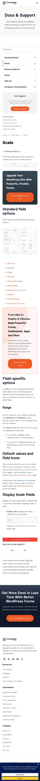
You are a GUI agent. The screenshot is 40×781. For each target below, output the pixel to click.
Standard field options (14, 211)
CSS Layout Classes (15, 281)
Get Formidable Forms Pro (20, 197)
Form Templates (9, 700)
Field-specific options (14, 380)
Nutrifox (6, 750)
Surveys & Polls (9, 696)
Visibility (10, 294)
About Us (6, 731)
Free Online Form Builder (13, 681)
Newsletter (7, 742)
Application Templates (11, 716)
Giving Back (7, 735)
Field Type (11, 263)
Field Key (10, 277)
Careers (6, 739)
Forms (5, 135)
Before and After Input (16, 290)
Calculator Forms (9, 708)
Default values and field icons (18, 455)
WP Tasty (6, 746)
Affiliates (6, 673)
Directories (7, 704)
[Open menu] (37, 3)
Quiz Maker (7, 712)
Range (7, 407)
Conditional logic (13, 299)
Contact (6, 677)
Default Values (26, 475)
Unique (9, 272)
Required (10, 268)
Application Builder (10, 692)
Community (7, 669)
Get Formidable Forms (20, 363)
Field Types (15, 135)
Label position (12, 286)
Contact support (20, 109)
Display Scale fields (19, 494)
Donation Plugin (9, 719)
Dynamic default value (16, 303)
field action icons (23, 486)
